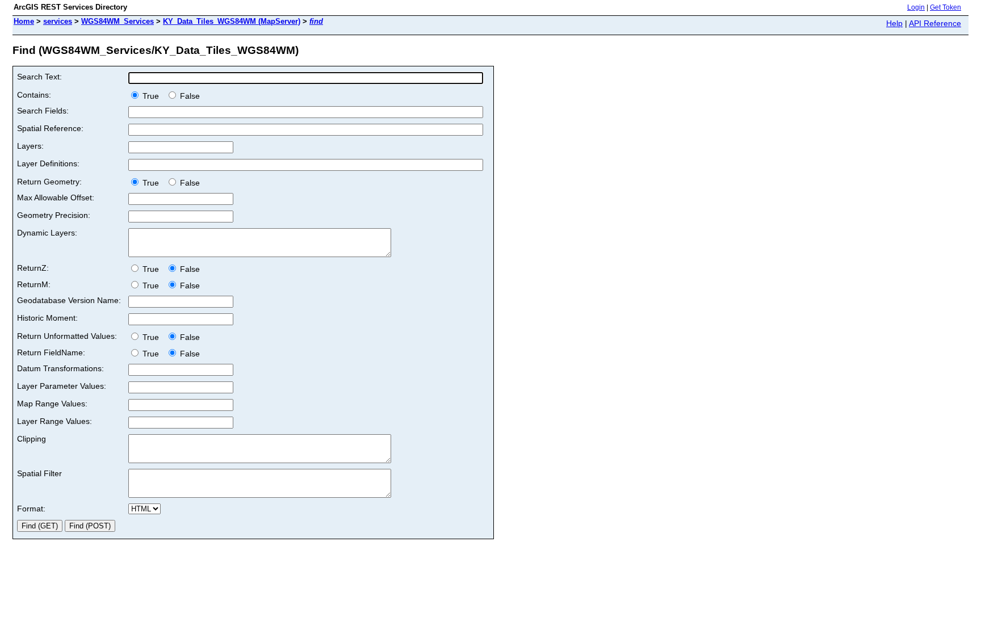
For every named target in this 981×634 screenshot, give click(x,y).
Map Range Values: (52, 403)
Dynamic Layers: (47, 232)
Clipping (31, 438)
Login (916, 7)
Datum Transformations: (60, 368)
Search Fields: (43, 110)
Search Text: (39, 76)
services (57, 21)
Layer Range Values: (54, 421)
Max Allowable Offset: (55, 197)
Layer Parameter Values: (61, 386)
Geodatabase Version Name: (69, 300)
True (152, 95)
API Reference (935, 23)
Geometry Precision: (53, 215)
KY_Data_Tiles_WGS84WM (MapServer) (231, 21)
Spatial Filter (39, 473)
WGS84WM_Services (117, 21)
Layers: (30, 145)
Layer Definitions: (48, 163)
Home (24, 21)
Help (894, 23)
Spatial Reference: (50, 128)
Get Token (945, 7)
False (189, 95)
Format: (31, 508)
